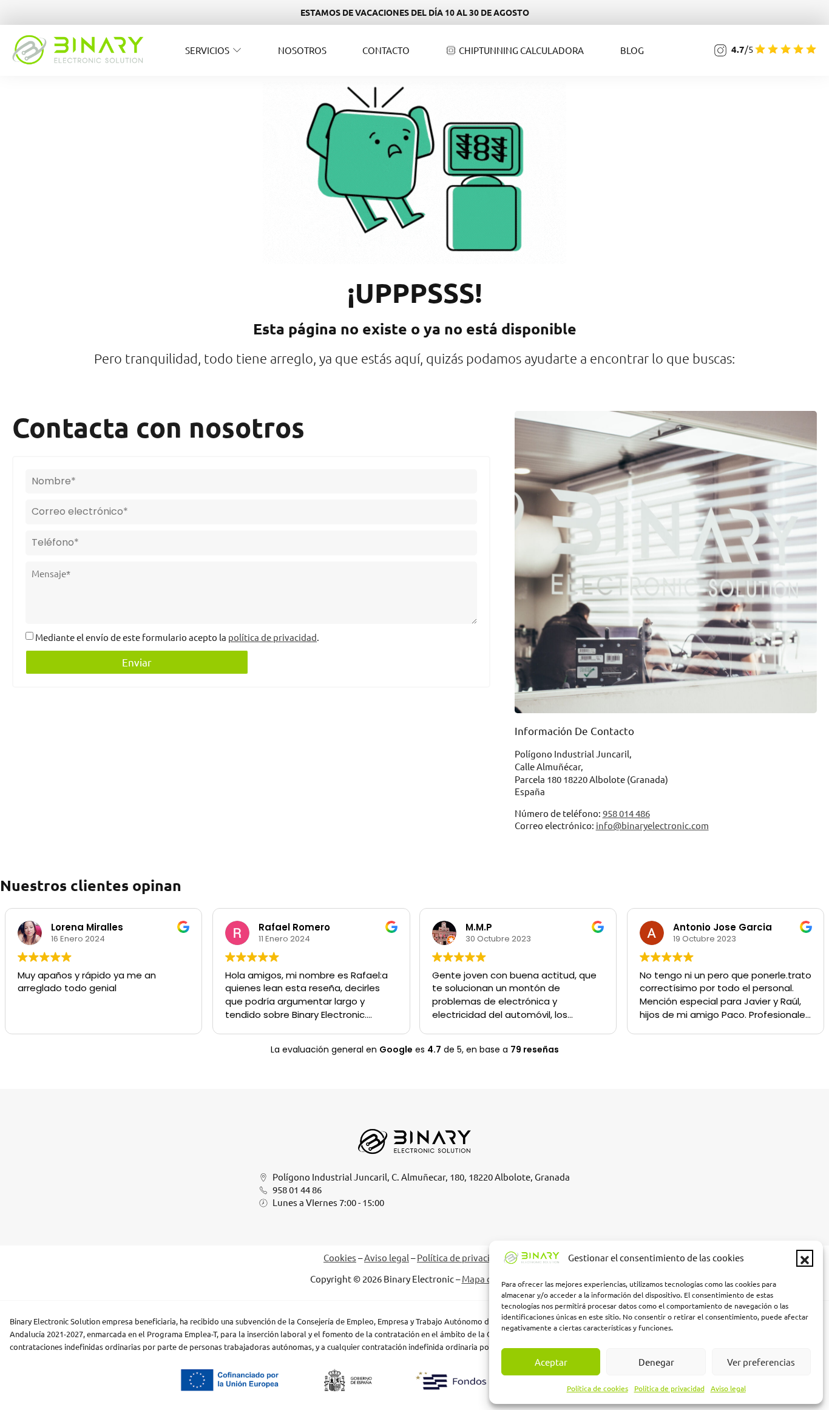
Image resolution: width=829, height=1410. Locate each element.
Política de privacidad (669, 1388)
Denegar (656, 1362)
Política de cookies (597, 1388)
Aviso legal (728, 1388)
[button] (805, 1258)
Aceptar (551, 1362)
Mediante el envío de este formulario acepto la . (177, 637)
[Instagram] (720, 50)
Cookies (339, 1257)
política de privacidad (272, 637)
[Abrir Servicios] (237, 50)
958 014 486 (626, 813)
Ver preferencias (761, 1362)
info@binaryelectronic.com (652, 825)
